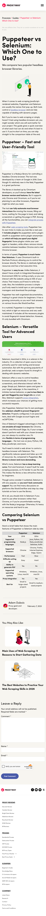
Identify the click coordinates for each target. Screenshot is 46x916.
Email (4, 755)
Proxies (5, 833)
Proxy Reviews (8, 802)
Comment (6, 716)
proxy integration (30, 398)
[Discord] (40, 789)
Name (4, 746)
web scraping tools (19, 227)
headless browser (18, 110)
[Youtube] (36, 789)
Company (6, 891)
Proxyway (6, 18)
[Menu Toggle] (42, 5)
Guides (16, 18)
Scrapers (6, 863)
